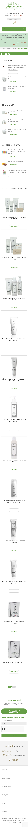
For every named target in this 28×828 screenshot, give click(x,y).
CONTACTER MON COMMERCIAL (14, 711)
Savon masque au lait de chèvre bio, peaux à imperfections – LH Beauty (14, 663)
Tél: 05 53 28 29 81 (19, 15)
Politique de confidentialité (18, 820)
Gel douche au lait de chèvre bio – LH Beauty (14, 460)
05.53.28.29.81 (6, 705)
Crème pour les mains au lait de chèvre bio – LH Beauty (14, 380)
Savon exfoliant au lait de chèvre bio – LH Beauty (14, 622)
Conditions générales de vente (14, 822)
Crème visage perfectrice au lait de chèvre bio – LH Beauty (14, 501)
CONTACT (4, 812)
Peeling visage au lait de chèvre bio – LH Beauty (14, 582)
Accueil (3, 48)
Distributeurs (6, 786)
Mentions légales (7, 820)
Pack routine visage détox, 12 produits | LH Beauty (14, 218)
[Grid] (2, 188)
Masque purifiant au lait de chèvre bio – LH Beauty (14, 541)
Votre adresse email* (6, 720)
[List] (6, 188)
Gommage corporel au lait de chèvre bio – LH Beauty (14, 339)
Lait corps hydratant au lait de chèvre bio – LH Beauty (14, 420)
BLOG (3, 803)
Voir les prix (13, 71)
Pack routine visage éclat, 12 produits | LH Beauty (14, 258)
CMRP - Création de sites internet (18, 818)
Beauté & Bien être (11, 48)
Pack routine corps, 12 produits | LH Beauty (14, 299)
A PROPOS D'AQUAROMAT (12, 13)
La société (5, 769)
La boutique (6, 778)
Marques (5, 795)
